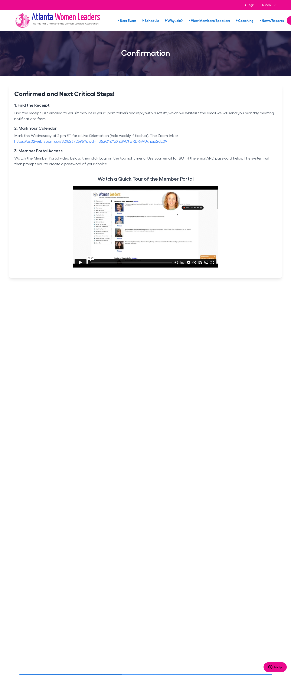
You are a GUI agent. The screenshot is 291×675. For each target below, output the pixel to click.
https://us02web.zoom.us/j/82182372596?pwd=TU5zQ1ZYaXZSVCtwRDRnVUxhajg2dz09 (90, 141)
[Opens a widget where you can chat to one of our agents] (275, 667)
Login (251, 5)
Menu (268, 5)
